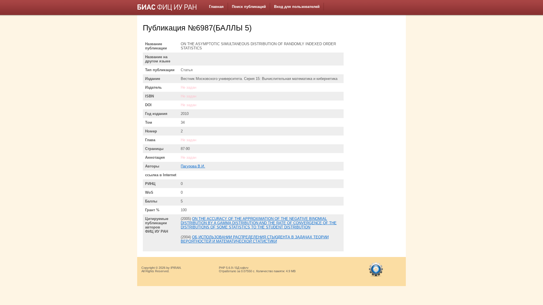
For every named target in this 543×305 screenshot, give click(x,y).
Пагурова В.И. (193, 166)
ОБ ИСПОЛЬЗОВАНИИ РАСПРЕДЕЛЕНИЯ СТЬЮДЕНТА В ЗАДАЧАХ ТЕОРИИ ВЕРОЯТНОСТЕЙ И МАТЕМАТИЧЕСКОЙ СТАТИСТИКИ (255, 239)
